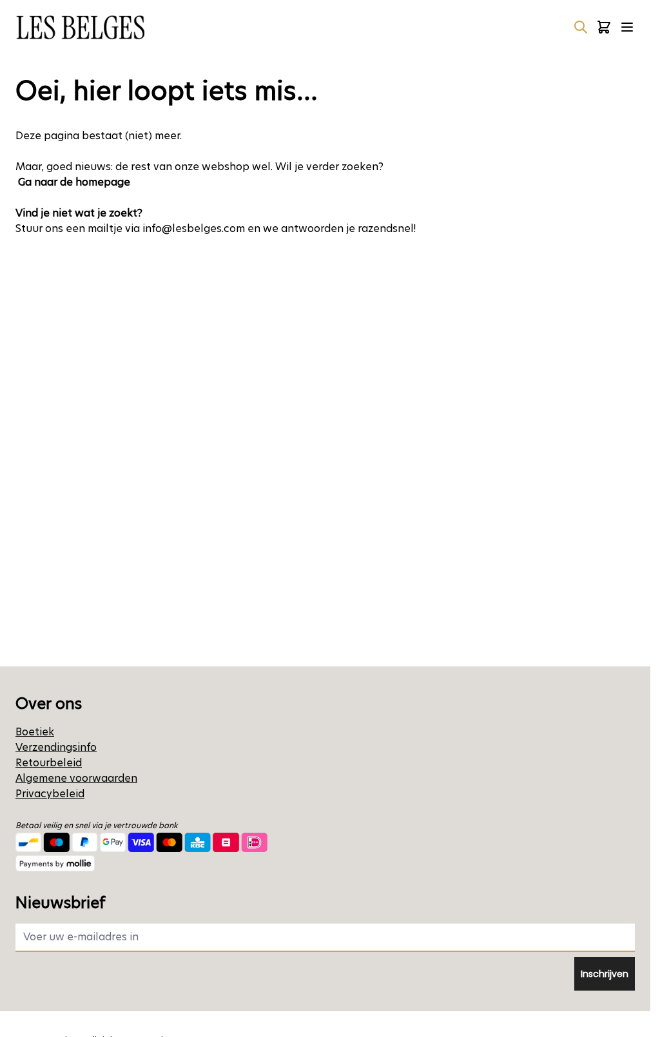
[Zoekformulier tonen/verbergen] (580, 27)
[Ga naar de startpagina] (79, 27)
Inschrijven (604, 973)
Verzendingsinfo (56, 747)
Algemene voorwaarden (76, 778)
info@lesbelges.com (193, 228)
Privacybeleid (49, 793)
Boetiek (34, 731)
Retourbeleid (48, 762)
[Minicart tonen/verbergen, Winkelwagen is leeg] (604, 27)
